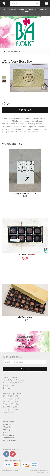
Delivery (6, 430)
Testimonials (8, 438)
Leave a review (9, 440)
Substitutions (8, 435)
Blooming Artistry (25, 32)
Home (4, 51)
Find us (6, 388)
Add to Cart (25, 110)
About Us (7, 424)
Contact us (7, 427)
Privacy (6, 432)
